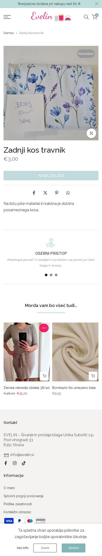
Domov (9, 32)
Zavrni (45, 548)
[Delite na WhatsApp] (68, 193)
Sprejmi (74, 548)
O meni (9, 488)
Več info (22, 548)
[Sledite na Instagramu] (15, 463)
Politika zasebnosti (18, 504)
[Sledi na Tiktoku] (24, 463)
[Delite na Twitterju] (45, 193)
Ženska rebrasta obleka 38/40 (27, 388)
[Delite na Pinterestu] (57, 193)
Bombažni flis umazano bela (74, 388)
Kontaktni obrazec (17, 512)
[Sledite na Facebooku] (6, 463)
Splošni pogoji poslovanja (23, 496)
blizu (96, 3)
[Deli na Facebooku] (34, 193)
